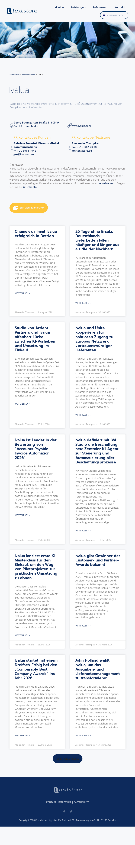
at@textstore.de (82, 150)
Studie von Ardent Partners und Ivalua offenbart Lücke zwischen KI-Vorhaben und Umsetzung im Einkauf (35, 339)
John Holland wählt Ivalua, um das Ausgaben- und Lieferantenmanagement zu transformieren (97, 669)
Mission (59, 7)
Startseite (14, 74)
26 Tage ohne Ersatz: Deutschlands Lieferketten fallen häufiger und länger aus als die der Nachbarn (97, 240)
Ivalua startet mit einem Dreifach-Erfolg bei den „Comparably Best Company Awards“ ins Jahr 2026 (36, 669)
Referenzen (100, 7)
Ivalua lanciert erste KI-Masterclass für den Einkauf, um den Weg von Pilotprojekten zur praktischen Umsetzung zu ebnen (36, 567)
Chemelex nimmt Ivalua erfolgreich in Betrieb (36, 234)
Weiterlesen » (22, 293)
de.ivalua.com (106, 183)
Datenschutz (81, 802)
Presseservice (115, 15)
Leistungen (78, 7)
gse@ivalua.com (24, 154)
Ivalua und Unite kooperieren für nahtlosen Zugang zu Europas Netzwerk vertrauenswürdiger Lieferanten (94, 339)
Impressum (64, 802)
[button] (67, 758)
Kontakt (119, 7)
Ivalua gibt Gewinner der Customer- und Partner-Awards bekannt (97, 560)
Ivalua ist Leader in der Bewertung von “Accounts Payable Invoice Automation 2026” (36, 449)
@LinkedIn (30, 187)
